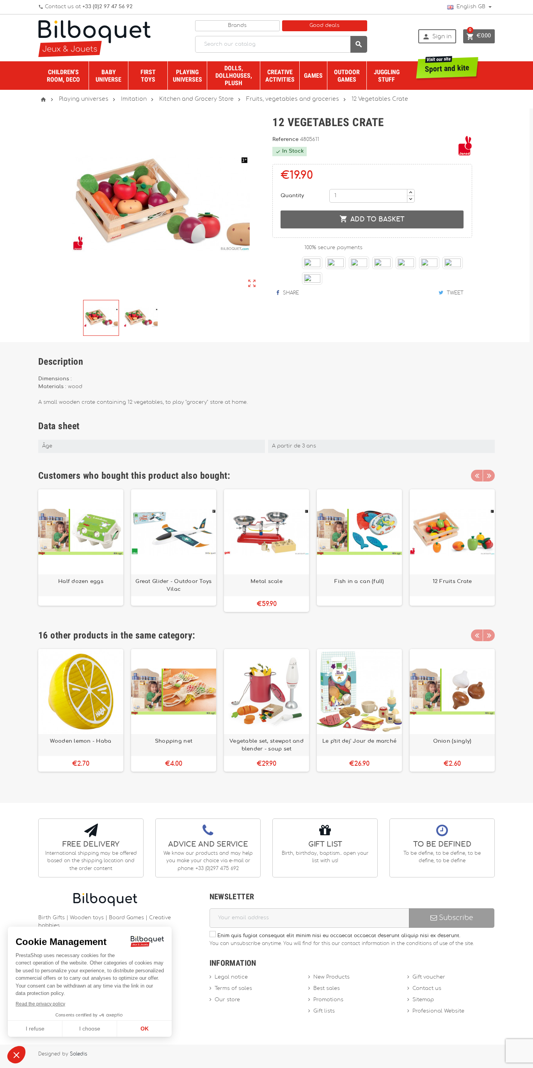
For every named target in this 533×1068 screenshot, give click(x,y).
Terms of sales (233, 988)
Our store (227, 999)
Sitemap (423, 999)
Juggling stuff (387, 75)
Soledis (78, 1054)
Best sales (326, 988)
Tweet (454, 293)
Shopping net (173, 741)
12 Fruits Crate (452, 581)
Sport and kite (447, 65)
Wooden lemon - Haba (80, 741)
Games (313, 75)
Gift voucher (428, 977)
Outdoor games (347, 75)
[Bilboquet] (94, 38)
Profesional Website (438, 1011)
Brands (237, 25)
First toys (148, 75)
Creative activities (280, 75)
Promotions (328, 999)
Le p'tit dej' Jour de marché (359, 741)
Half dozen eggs (80, 581)
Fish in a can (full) (359, 581)
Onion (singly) (452, 741)
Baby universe (108, 75)
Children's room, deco (63, 75)
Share (290, 293)
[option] (80, 550)
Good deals (324, 25)
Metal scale (266, 581)
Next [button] (489, 475)
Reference (286, 139)
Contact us (426, 988)
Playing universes (187, 75)
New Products (331, 977)
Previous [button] (477, 475)
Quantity (292, 195)
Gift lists (324, 1011)
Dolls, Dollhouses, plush (233, 75)
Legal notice (231, 977)
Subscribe (455, 918)
